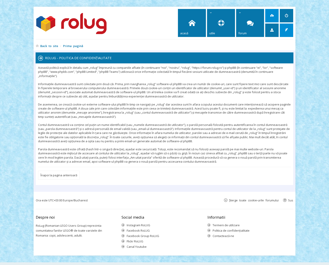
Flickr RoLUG (135, 241)
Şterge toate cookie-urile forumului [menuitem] (254, 200)
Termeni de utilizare (226, 225)
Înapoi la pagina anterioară (59, 175)
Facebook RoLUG (138, 230)
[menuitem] (272, 15)
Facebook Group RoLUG (143, 236)
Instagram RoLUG (138, 225)
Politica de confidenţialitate (231, 230)
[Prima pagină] (80, 23)
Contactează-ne (223, 236)
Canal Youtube (137, 247)
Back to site (49, 45)
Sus (290, 200)
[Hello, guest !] (272, 30)
